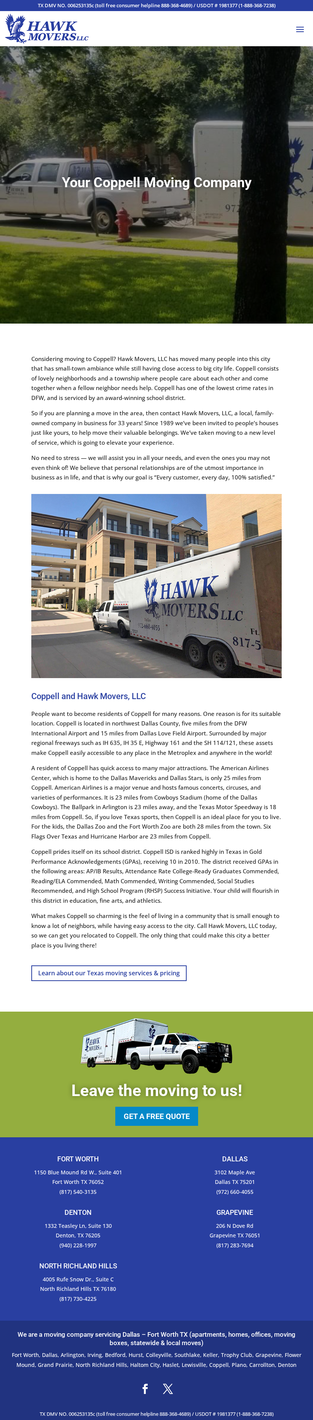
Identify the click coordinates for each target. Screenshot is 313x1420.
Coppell (219, 1364)
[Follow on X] (168, 1389)
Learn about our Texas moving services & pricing (109, 973)
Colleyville (158, 1354)
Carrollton (262, 1364)
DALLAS (235, 1159)
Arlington (72, 1354)
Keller (210, 1354)
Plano (239, 1364)
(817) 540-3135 (78, 1191)
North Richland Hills (101, 1364)
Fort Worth (25, 1354)
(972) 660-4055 (234, 1191)
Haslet (171, 1364)
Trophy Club (236, 1354)
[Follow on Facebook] (145, 1389)
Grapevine (268, 1354)
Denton (287, 1364)
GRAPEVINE (234, 1212)
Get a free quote (157, 1116)
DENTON (78, 1212)
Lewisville (194, 1364)
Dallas (50, 1354)
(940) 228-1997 (78, 1245)
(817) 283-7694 (234, 1245)
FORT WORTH (78, 1159)
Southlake (187, 1354)
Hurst (136, 1354)
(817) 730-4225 (78, 1298)
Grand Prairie (55, 1364)
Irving (94, 1354)
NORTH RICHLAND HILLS (78, 1266)
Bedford (115, 1354)
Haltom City (145, 1364)
